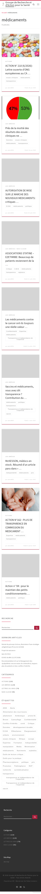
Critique (31, 723)
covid (22, 723)
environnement (18, 735)
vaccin (5, 788)
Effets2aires (16, 731)
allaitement (7, 716)
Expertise (7, 743)
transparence (8, 774)
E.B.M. (5, 731)
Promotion (7, 766)
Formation (18, 743)
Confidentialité (30, 720)
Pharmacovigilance (10, 762)
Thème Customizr (31, 881)
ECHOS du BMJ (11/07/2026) (11, 657)
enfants (6, 735)
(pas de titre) (6, 654)
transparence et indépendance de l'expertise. (20, 778)
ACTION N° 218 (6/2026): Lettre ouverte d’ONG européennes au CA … (19, 69)
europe (31, 739)
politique (25, 762)
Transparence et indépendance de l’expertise (20, 783)
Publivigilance (20, 766)
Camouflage (16, 720)
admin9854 (11, 87)
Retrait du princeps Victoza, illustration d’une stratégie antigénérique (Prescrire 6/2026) (20, 645)
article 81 (32, 716)
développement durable (23, 727)
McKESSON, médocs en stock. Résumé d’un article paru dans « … (20, 464)
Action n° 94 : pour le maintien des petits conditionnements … (17, 589)
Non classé (7, 692)
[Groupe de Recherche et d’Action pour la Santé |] (3, 4)
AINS (5, 708)
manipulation (8, 746)
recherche (7, 770)
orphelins (33, 750)
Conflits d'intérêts (10, 723)
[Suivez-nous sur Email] (21, 887)
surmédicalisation (21, 770)
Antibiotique (20, 716)
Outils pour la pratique (12, 758)
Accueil (4, 13)
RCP (30, 766)
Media (19, 746)
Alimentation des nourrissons (15, 712)
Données (6, 727)
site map (6, 862)
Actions (5, 681)
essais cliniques (9, 739)
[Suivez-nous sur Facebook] (17, 887)
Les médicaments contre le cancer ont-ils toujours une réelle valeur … (19, 323)
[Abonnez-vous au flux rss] (24, 887)
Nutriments (21, 750)
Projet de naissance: (9, 650)
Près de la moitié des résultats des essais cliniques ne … (17, 131)
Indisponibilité (31, 743)
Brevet (5, 720)
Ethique (22, 739)
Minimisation (30, 746)
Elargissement (30, 731)
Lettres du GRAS (9, 688)
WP (13, 881)
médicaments (8, 750)
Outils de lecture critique (13, 754)
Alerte (12, 708)
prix (33, 762)
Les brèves (6, 685)
